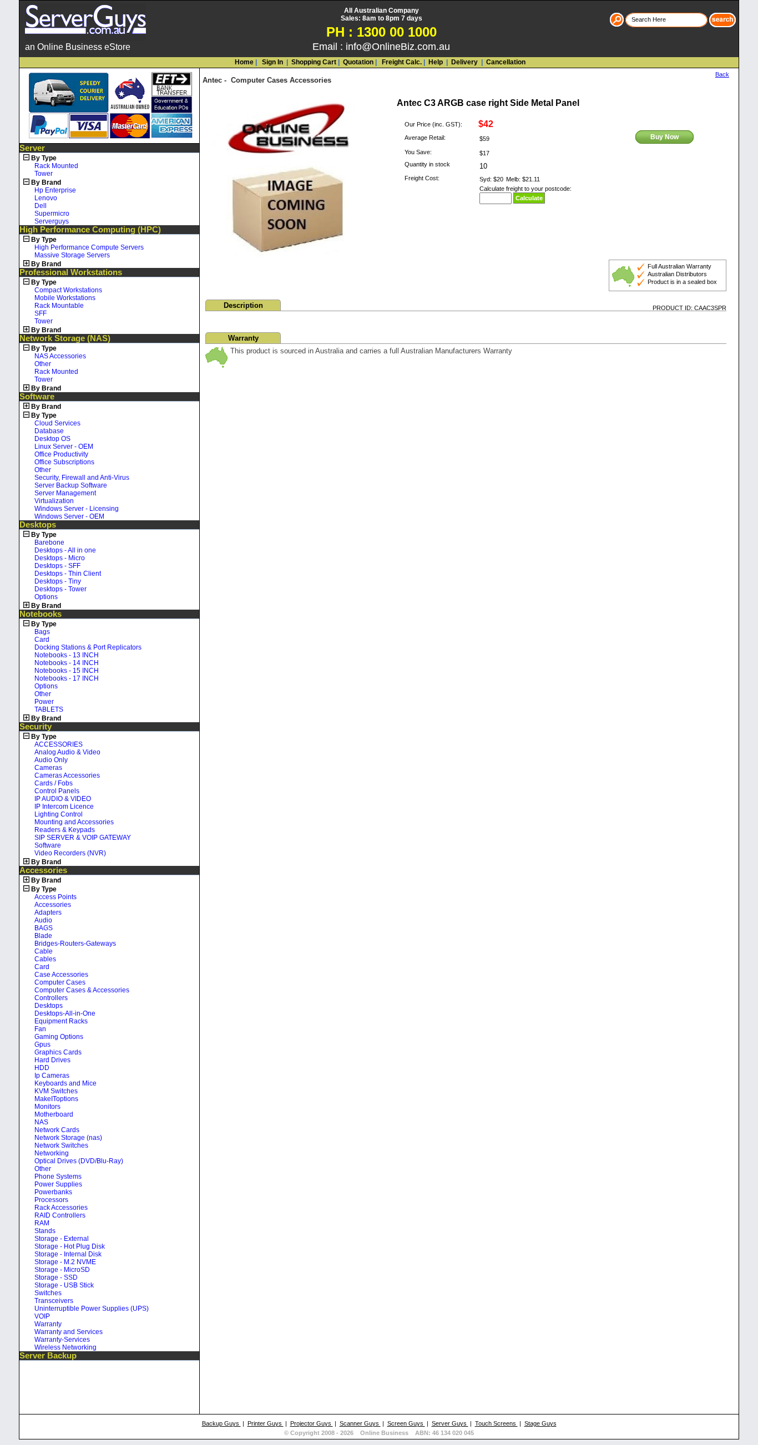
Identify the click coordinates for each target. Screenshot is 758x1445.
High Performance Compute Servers (89, 247)
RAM (41, 1223)
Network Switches (61, 1145)
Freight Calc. (401, 62)
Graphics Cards (58, 1052)
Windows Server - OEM (69, 516)
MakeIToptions (56, 1099)
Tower (43, 174)
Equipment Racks (61, 1021)
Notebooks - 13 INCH (66, 655)
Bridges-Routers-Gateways (75, 943)
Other (42, 364)
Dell (40, 206)
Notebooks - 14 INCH (66, 663)
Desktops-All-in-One (64, 1013)
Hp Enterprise (55, 190)
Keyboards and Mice (65, 1083)
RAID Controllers (59, 1215)
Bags (42, 632)
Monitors (47, 1107)
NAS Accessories (60, 356)
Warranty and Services (68, 1332)
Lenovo (45, 198)
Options (46, 597)
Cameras (48, 768)
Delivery (463, 62)
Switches (48, 1293)
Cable (43, 951)
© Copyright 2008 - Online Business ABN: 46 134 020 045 (379, 1432)
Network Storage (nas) (68, 1138)
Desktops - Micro (59, 558)
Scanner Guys (360, 1423)
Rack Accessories (61, 1207)
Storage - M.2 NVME (65, 1262)
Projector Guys (311, 1423)
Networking (51, 1153)
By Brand (46, 182)
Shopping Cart (313, 62)
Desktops (37, 524)
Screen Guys (406, 1423)
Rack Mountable (59, 306)
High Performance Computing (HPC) (90, 229)
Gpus (42, 1044)
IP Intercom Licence (64, 806)
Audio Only (51, 760)
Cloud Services (57, 423)
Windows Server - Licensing (76, 509)
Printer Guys (265, 1423)
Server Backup (48, 1355)
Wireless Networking (65, 1347)
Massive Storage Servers (72, 255)
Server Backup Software (70, 485)
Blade (43, 936)
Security (35, 726)
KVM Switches (56, 1091)
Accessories (43, 870)
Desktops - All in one (65, 550)
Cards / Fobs (53, 783)
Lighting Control (58, 814)
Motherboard (53, 1114)
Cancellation (504, 62)
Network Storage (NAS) (64, 338)
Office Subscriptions (64, 462)
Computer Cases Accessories (281, 80)
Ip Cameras (51, 1075)
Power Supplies (58, 1184)
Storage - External (61, 1239)
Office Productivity (61, 454)
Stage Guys (540, 1423)
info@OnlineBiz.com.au (398, 46)
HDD (41, 1068)
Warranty (48, 1324)
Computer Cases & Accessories (81, 990)
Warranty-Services (62, 1339)
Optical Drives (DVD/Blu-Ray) (78, 1161)
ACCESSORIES (58, 744)
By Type (44, 158)
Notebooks (40, 614)
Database (49, 431)
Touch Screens (496, 1423)
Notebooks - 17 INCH (66, 678)
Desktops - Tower (60, 589)
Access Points (55, 897)
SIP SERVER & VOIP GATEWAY (82, 837)
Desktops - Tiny (57, 581)
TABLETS (48, 709)
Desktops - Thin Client (67, 573)
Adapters (48, 912)
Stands (44, 1231)
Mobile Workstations (64, 298)
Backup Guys (221, 1423)
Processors (51, 1200)
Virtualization (54, 501)
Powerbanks (53, 1192)
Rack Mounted (56, 166)
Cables (45, 959)
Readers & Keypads (64, 830)
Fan (40, 1029)
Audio (43, 920)
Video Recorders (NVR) (70, 853)
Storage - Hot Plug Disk (69, 1246)
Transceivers (53, 1301)
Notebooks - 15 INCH (66, 671)
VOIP (42, 1316)
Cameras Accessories (67, 775)
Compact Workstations (68, 290)
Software (36, 396)
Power (44, 702)
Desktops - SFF (57, 566)
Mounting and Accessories (74, 822)
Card (41, 639)
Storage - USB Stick (64, 1285)
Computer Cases (59, 982)
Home (244, 62)
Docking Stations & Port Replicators (88, 647)
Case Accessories (61, 974)
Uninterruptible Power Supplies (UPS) (91, 1308)
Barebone (49, 542)
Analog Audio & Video (67, 752)
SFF (40, 313)
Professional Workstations (70, 272)
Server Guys (450, 1423)
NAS (41, 1122)
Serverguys (51, 221)
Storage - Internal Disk (68, 1254)
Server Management (65, 493)
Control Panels (56, 791)
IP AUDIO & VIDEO (62, 799)
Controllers (51, 998)
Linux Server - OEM (63, 446)
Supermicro (51, 213)
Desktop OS (52, 439)
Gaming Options (58, 1037)
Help (435, 62)
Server (32, 148)
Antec (212, 80)
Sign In (271, 62)
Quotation (358, 62)
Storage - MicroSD (62, 1270)
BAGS (43, 928)
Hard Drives (52, 1060)
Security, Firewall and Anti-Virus (81, 477)
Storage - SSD (56, 1277)
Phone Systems (58, 1176)
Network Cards (56, 1130)
